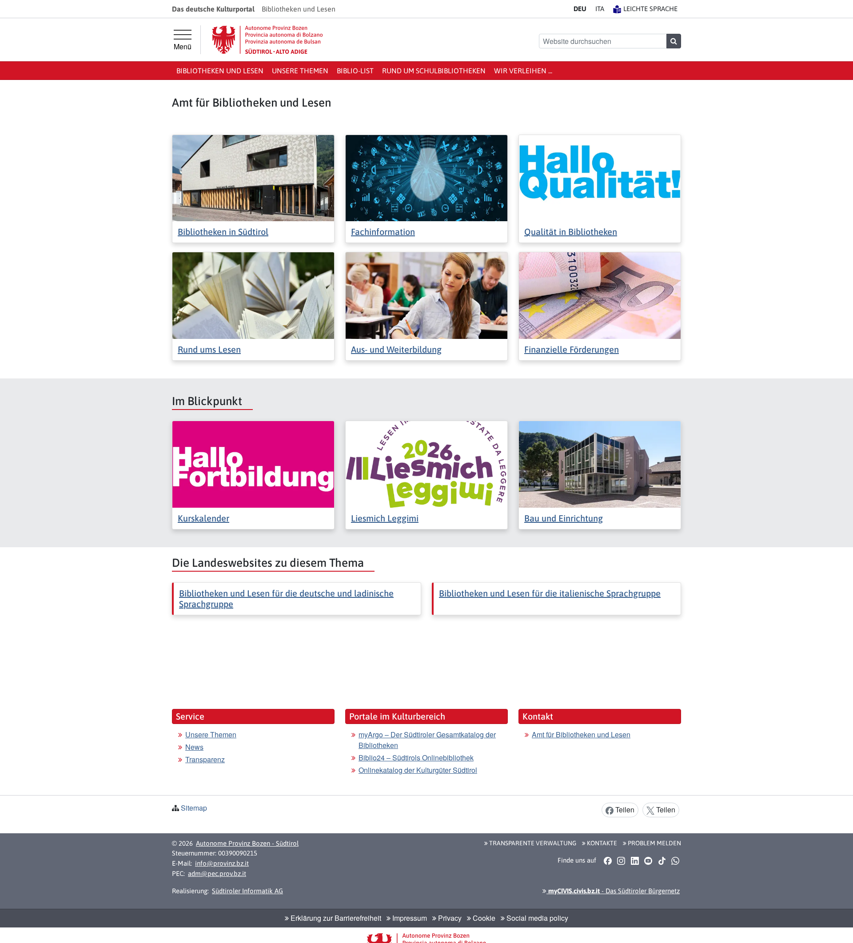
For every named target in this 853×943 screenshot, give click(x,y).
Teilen (624, 809)
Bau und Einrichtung (563, 518)
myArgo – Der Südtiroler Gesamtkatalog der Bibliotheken (427, 739)
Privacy (449, 918)
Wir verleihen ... (523, 71)
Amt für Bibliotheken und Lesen (581, 734)
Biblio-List (355, 71)
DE (580, 8)
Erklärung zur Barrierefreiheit (335, 918)
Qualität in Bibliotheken (570, 232)
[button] (607, 861)
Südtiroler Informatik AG (247, 891)
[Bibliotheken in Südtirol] (253, 177)
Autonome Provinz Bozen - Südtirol (247, 843)
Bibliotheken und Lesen (219, 71)
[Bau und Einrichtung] (600, 463)
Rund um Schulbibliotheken (434, 71)
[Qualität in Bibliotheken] (600, 177)
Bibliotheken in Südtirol (223, 232)
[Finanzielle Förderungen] (600, 295)
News (194, 747)
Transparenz (205, 759)
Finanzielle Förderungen (571, 349)
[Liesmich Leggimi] (426, 463)
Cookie (483, 918)
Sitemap (194, 808)
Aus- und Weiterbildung (396, 349)
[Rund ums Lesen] (253, 295)
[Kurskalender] (253, 463)
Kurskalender (203, 518)
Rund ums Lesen (209, 349)
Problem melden (653, 843)
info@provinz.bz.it (222, 863)
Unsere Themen (300, 71)
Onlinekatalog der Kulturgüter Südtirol (418, 770)
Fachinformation (383, 232)
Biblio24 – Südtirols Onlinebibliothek (416, 757)
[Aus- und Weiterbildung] (426, 295)
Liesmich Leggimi (385, 518)
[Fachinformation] (426, 177)
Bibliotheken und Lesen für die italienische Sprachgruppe (550, 593)
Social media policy (536, 918)
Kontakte (601, 843)
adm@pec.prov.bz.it (217, 873)
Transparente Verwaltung (532, 843)
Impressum (409, 918)
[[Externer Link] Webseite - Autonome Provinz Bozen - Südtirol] (267, 39)
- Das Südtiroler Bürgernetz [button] (613, 891)
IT (599, 8)
